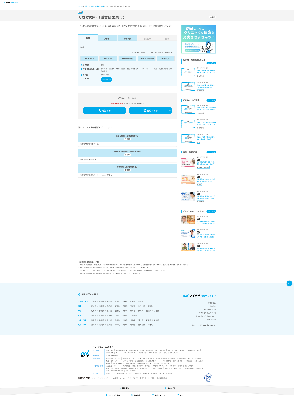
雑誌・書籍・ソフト (112, 361)
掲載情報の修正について (207, 313)
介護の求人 (199, 368)
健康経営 (146, 373)
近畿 (79, 315)
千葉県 (125, 306)
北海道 (80, 301)
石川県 (109, 311)
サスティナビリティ (133, 378)
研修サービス (110, 373)
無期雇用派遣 (189, 368)
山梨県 (150, 306)
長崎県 (109, 325)
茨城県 (93, 306)
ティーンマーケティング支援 (165, 358)
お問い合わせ (211, 319)
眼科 (198, 142)
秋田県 (125, 301)
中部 (79, 311)
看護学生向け (133, 350)
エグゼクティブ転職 (176, 366)
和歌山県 (133, 315)
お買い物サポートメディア (162, 363)
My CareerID (130, 363)
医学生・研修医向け (146, 350)
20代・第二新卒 (137, 366)
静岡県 (140, 311)
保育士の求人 (178, 368)
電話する (106, 110)
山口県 (125, 320)
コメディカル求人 (157, 368)
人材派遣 (109, 366)
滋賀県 (93, 315)
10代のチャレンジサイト (146, 358)
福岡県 (93, 325)
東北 (86, 301)
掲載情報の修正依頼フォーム (107, 273)
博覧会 (108, 363)
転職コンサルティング (160, 366)
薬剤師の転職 (133, 368)
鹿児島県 (141, 325)
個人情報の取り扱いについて (206, 316)
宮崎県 (132, 325)
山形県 (132, 301)
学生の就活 (109, 350)
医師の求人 (168, 368)
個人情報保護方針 (162, 378)
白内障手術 (200, 90)
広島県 (117, 320)
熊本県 (117, 325)
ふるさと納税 (199, 361)
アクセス (107, 38)
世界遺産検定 (139, 361)
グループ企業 (151, 378)
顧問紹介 (124, 368)
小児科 (199, 184)
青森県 (101, 301)
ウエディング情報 (127, 361)
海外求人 (183, 350)
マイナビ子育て (166, 361)
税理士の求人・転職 (112, 368)
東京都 (132, 306)
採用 (143, 378)
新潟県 (93, 311)
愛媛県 (148, 320)
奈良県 (125, 315)
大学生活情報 (181, 358)
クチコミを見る (106, 79)
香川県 (140, 320)
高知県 (156, 320)
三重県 (156, 311)
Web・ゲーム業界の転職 (122, 366)
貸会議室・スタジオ (157, 373)
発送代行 (138, 373)
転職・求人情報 (173, 350)
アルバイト (109, 353)
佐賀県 (101, 325)
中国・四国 (82, 320)
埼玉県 (117, 306)
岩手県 (109, 301)
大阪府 (109, 315)
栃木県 (101, 306)
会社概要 (115, 378)
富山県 (101, 311)
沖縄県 (150, 325)
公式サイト (152, 110)
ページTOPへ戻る (289, 283)
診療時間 (127, 38)
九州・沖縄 (82, 325)
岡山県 (109, 320)
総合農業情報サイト (152, 361)
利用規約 (213, 306)
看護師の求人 (144, 368)
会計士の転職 (189, 366)
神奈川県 (141, 306)
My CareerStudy (118, 363)
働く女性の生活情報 (194, 358)
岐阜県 (132, 311)
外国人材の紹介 (131, 371)
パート (118, 353)
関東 (79, 306)
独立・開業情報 (160, 350)
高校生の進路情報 (112, 356)
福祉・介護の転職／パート (172, 353)
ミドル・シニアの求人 (129, 353)
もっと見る (211, 63)
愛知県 (148, 311)
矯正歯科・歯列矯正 (203, 167)
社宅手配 (169, 373)
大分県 (125, 325)
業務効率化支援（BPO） (125, 373)
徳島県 (132, 320)
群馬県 (109, 306)
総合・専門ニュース (129, 358)
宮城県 (117, 301)
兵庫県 (117, 315)
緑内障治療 (200, 76)
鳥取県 (93, 320)
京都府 (101, 315)
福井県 (117, 311)
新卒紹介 (148, 366)
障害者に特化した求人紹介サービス (150, 353)
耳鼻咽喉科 (200, 201)
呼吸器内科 (200, 113)
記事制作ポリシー (210, 309)
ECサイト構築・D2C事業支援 (182, 361)
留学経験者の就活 (121, 350)
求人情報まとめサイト (113, 358)
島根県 (101, 320)
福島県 (140, 301)
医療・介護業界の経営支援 (114, 371)
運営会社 (211, 303)
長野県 (125, 311)
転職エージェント (193, 350)
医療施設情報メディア (144, 363)
